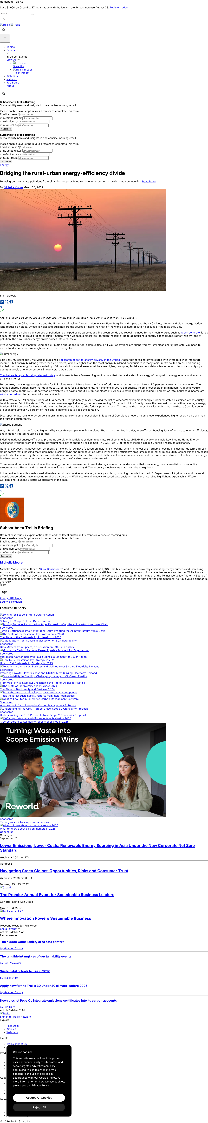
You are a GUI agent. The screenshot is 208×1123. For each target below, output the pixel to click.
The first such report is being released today (27, 375)
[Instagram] (6, 1103)
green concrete (190, 332)
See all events (9, 928)
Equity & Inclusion (11, 601)
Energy (4, 164)
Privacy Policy (40, 1085)
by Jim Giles (7, 1007)
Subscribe (6, 129)
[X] (7, 302)
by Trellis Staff (9, 977)
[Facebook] (11, 302)
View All (11, 59)
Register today (119, 7)
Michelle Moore (13, 187)
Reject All (39, 1107)
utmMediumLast (10, 121)
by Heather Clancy (11, 948)
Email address (9, 114)
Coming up (6, 831)
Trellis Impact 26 (16, 1044)
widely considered (11, 394)
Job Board (12, 82)
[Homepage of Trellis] (5, 1013)
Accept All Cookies (39, 1097)
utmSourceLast (9, 125)
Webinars (12, 76)
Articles (11, 1029)
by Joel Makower (10, 963)
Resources (12, 1025)
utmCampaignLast (11, 117)
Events (10, 50)
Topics (10, 46)
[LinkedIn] (2, 302)
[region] (39, 1081)
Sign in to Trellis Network (15, 1016)
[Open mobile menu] (5, 38)
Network (11, 79)
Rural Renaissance (51, 569)
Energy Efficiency (11, 598)
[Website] (104, 308)
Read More (149, 181)
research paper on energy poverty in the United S (91, 359)
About (10, 85)
